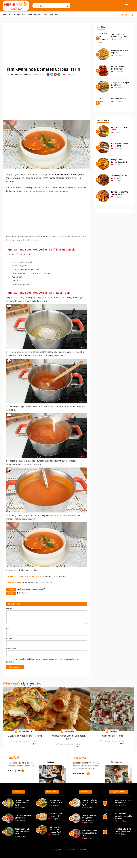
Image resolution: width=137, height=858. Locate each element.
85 (18, 808)
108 (85, 823)
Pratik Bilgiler (34, 14)
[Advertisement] (46, 43)
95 (114, 132)
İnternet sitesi (11, 649)
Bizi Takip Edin (14, 771)
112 (18, 836)
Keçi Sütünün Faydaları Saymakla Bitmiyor (123, 816)
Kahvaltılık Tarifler (26, 731)
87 (18, 821)
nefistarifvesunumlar (19, 74)
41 (51, 805)
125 (114, 165)
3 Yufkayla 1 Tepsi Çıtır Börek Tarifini (23, 576)
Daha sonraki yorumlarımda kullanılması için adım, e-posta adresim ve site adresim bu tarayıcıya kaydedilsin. (42, 660)
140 (114, 149)
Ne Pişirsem (19, 14)
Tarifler (6, 14)
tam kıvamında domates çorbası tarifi (31, 589)
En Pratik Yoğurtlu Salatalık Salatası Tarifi (89, 802)
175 (114, 181)
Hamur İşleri (69, 731)
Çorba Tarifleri (22, 593)
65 (123, 744)
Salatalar (113, 731)
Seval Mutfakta (13, 582)
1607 (115, 39)
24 (36, 744)
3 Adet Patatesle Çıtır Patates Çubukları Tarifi (55, 829)
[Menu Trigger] (126, 5)
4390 (115, 55)
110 (85, 838)
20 (79, 747)
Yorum (9, 608)
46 (85, 808)
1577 (115, 72)
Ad (7, 628)
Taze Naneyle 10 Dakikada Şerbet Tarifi (22, 831)
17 (66, 74)
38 (51, 819)
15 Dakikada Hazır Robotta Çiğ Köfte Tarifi (89, 833)
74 (51, 835)
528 (118, 805)
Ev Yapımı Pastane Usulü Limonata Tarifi (23, 802)
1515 (115, 88)
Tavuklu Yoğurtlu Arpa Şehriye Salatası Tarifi (89, 817)
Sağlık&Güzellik (51, 14)
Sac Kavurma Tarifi (119, 99)
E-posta (9, 638)
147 (115, 197)
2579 (115, 101)
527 (118, 821)
